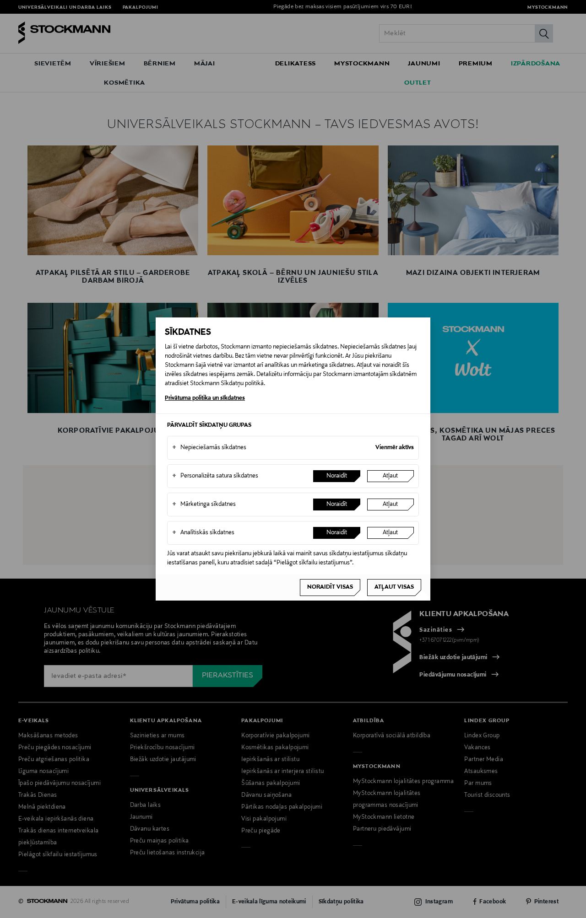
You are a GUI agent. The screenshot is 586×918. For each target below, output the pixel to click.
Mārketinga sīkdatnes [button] (204, 504)
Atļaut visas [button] (394, 587)
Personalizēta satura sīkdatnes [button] (215, 476)
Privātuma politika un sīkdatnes (205, 398)
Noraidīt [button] (336, 476)
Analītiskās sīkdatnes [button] (203, 533)
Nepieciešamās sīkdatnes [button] (209, 448)
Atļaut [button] (390, 476)
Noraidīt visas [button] (330, 587)
